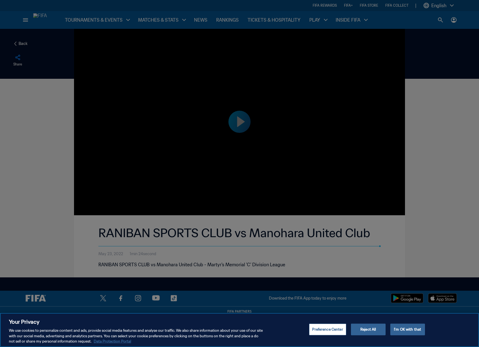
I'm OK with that (407, 329)
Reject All (368, 329)
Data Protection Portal (112, 341)
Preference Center (327, 329)
